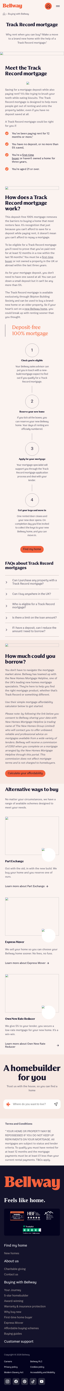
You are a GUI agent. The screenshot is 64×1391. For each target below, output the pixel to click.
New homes (11, 1253)
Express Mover (13, 1323)
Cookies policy (37, 1367)
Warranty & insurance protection (25, 1306)
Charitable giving (15, 1269)
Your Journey (12, 1290)
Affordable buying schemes (21, 1328)
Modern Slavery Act (13, 1372)
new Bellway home (35, 309)
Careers (8, 1362)
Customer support (18, 1341)
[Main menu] (57, 6)
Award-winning (13, 1301)
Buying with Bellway (20, 1282)
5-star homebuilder (16, 1295)
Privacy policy (11, 1367)
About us (11, 1261)
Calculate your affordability (25, 773)
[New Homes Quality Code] (49, 1216)
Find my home (32, 549)
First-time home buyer (18, 1317)
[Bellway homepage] (32, 1190)
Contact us (11, 1274)
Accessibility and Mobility (42, 1372)
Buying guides (13, 1333)
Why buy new (12, 1312)
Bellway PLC (36, 1362)
